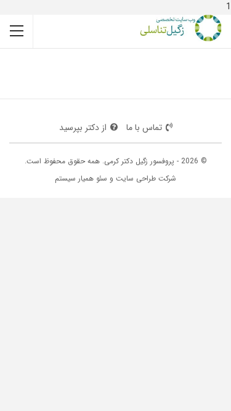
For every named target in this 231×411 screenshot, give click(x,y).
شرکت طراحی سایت (146, 178)
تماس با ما (144, 127)
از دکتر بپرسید (83, 127)
